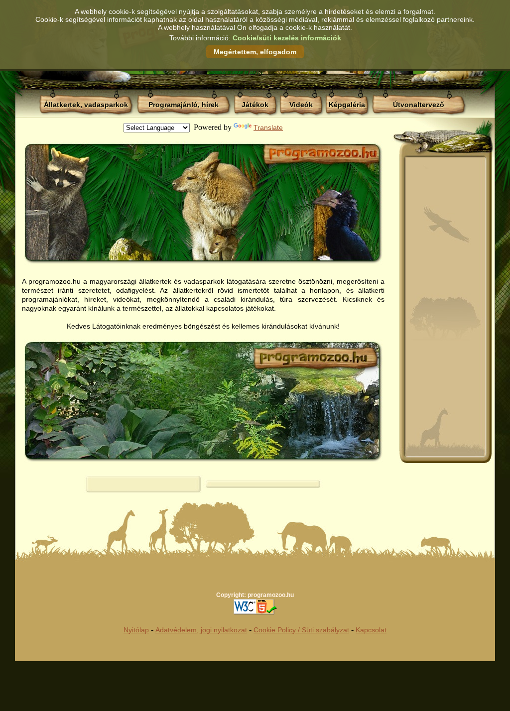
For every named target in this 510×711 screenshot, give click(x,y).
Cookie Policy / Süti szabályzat (301, 630)
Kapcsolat (371, 630)
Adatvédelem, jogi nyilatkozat (201, 630)
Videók (301, 105)
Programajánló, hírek (183, 105)
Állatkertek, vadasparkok (86, 105)
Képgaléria (347, 105)
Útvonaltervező (418, 105)
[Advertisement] (445, 306)
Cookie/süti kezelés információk (287, 38)
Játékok (255, 105)
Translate (268, 127)
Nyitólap (136, 630)
